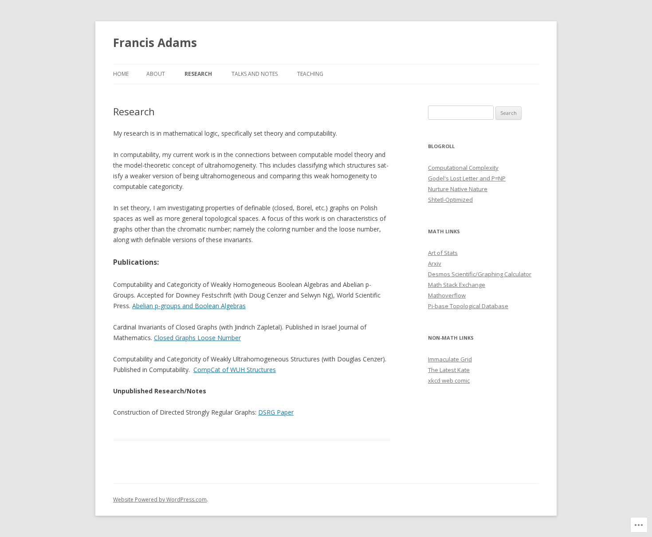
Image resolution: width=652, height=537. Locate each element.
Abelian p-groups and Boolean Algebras (189, 306)
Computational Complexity (463, 168)
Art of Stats (443, 253)
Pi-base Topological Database (468, 306)
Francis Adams (155, 43)
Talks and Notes (255, 74)
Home (121, 74)
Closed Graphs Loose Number (197, 337)
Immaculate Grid (450, 359)
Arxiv (434, 263)
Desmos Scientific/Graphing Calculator (479, 274)
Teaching (310, 74)
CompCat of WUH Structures (234, 369)
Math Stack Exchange (456, 285)
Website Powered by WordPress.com (160, 499)
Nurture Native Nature (457, 189)
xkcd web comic (449, 380)
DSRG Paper (276, 412)
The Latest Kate (449, 370)
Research (198, 74)
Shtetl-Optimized (450, 200)
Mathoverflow (447, 295)
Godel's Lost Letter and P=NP (467, 178)
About (155, 74)
